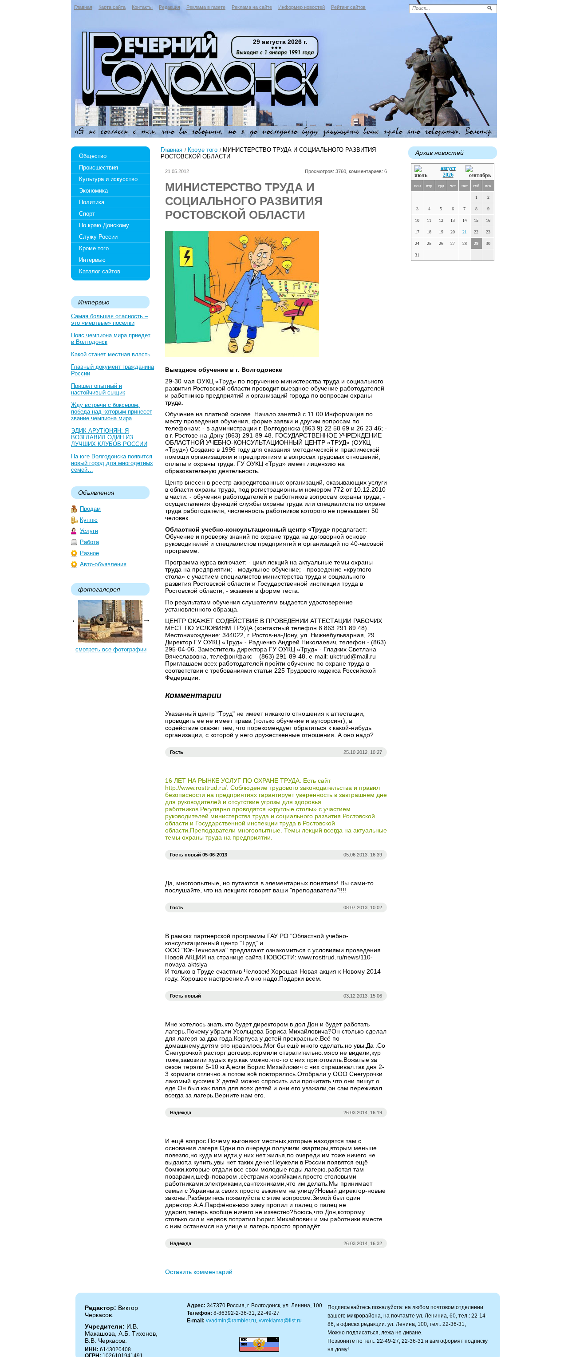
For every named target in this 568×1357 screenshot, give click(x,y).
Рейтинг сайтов (348, 7)
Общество (92, 156)
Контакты (142, 7)
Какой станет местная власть (110, 354)
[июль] (422, 172)
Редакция (169, 7)
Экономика (93, 190)
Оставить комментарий (199, 1271)
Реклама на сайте (252, 7)
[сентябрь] (478, 172)
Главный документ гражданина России (112, 370)
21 (464, 231)
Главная (83, 7)
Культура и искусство (108, 179)
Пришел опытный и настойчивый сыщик (98, 389)
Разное (89, 553)
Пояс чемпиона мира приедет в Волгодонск (110, 338)
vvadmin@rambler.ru (231, 1321)
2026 (448, 175)
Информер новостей (301, 7)
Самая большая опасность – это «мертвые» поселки (109, 319)
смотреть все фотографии (110, 649)
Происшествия (98, 167)
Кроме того (94, 248)
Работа (89, 542)
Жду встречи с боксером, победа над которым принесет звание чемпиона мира (111, 412)
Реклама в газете (205, 7)
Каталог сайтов (99, 271)
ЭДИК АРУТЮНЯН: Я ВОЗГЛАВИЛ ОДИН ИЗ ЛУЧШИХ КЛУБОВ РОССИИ (109, 437)
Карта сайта (112, 7)
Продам (90, 508)
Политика (91, 202)
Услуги (89, 531)
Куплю (89, 520)
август (448, 168)
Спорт (87, 213)
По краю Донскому (104, 225)
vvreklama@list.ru (280, 1321)
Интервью (92, 259)
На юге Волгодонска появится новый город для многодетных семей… (112, 463)
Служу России (98, 236)
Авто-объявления (103, 564)
